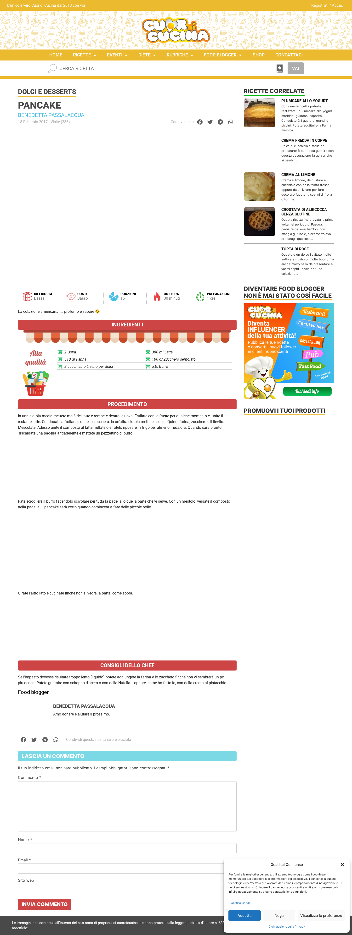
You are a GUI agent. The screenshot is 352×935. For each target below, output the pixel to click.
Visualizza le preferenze (321, 915)
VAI (295, 68)
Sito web (26, 880)
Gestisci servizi (241, 903)
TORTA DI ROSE (295, 249)
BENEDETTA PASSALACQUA (51, 115)
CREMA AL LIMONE (298, 174)
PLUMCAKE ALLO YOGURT (304, 101)
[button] (342, 864)
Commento (29, 777)
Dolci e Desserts (47, 92)
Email (24, 860)
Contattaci (289, 55)
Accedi (338, 5)
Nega (279, 915)
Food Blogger (220, 55)
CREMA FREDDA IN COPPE (304, 140)
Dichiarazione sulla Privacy (286, 926)
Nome (25, 840)
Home (55, 55)
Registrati (320, 5)
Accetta (245, 915)
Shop (259, 55)
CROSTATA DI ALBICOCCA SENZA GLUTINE (304, 211)
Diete (144, 55)
